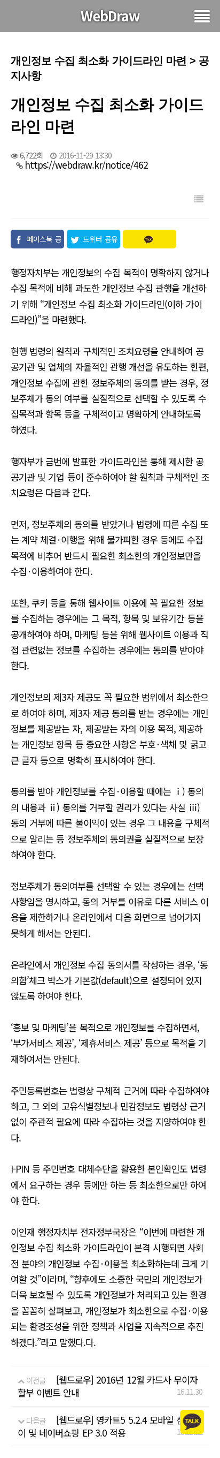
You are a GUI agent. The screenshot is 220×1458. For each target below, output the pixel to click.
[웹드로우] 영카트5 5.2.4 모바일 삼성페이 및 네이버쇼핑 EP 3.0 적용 (109, 1426)
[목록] (198, 198)
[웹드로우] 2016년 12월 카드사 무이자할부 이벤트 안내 (108, 1386)
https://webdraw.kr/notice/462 (86, 164)
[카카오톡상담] (192, 1420)
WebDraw (110, 15)
